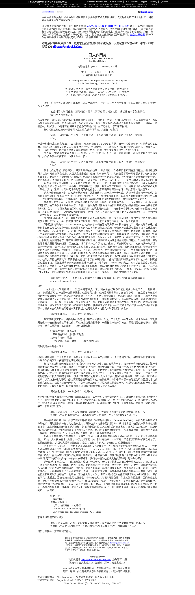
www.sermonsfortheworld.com (96, 559)
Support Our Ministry (149, 2)
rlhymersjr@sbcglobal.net (67, 46)
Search (165, 2)
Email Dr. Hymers (131, 2)
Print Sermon (147, 12)
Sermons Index (48, 12)
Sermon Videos (116, 2)
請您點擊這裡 (137, 34)
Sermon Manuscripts (40, 2)
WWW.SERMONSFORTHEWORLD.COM (108, 26)
